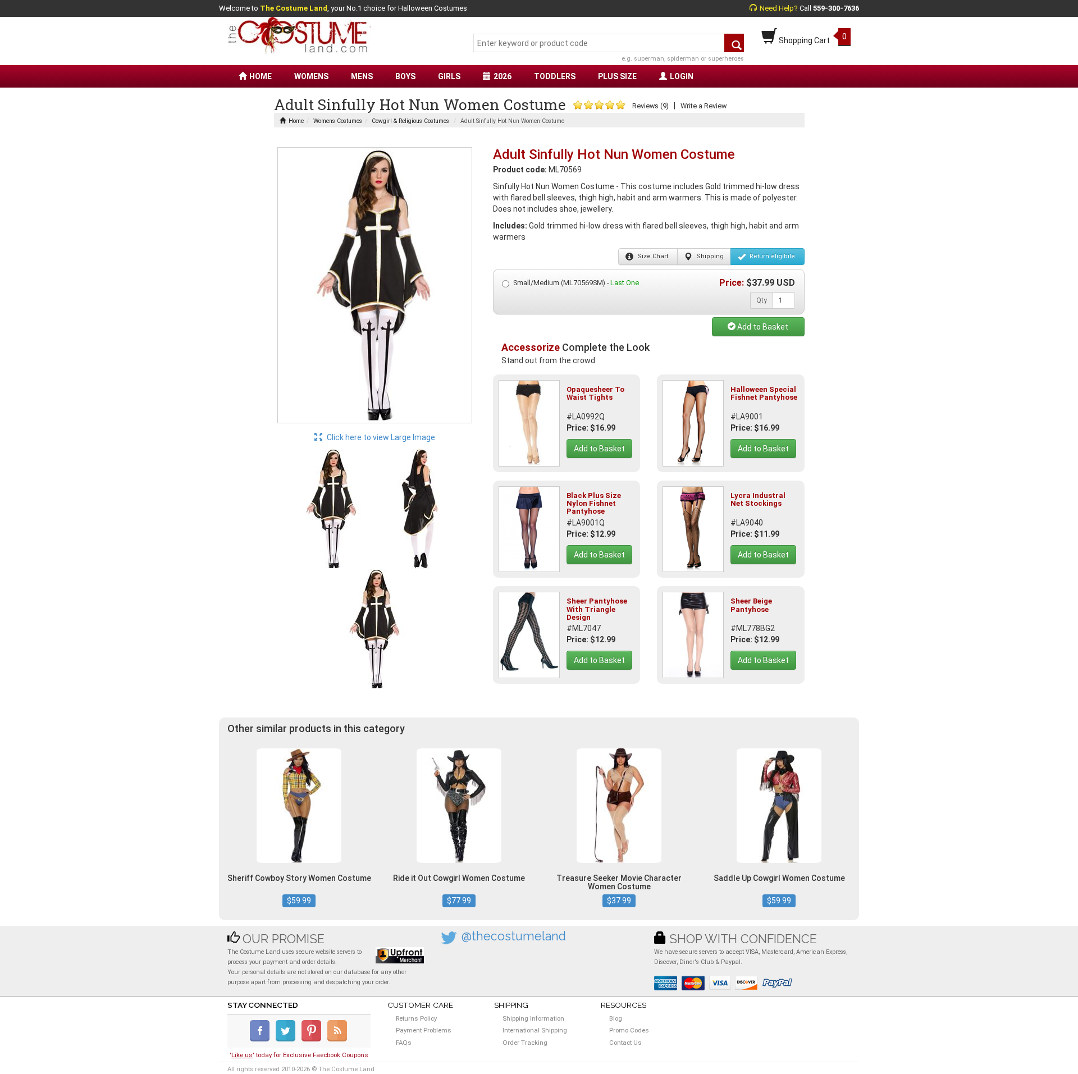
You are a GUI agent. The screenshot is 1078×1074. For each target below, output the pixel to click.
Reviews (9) (650, 106)
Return (771, 256)
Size (652, 256)
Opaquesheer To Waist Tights (595, 393)
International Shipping (535, 1030)
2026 (502, 76)
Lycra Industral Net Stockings (757, 499)
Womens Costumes (337, 121)
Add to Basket (762, 326)
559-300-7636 (836, 8)
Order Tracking (525, 1042)
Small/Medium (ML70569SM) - (576, 282)
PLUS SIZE (617, 76)
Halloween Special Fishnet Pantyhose (763, 393)
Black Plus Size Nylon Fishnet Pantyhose (594, 503)
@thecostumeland (514, 936)
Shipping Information (533, 1018)
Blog (615, 1018)
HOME (260, 76)
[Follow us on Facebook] (262, 1039)
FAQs (404, 1042)
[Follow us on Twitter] (288, 1039)
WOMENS (311, 76)
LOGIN (681, 76)
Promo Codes (629, 1030)
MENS (362, 76)
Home (296, 121)
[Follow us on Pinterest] (314, 1039)
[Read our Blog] (338, 1039)
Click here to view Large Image (380, 437)
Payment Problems (423, 1030)
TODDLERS (554, 76)
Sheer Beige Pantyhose (751, 605)
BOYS (405, 76)
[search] (734, 43)
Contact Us (625, 1042)
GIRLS (449, 76)
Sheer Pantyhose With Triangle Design (597, 609)
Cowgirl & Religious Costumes (410, 121)
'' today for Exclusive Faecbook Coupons (299, 1055)
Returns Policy (416, 1018)
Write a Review (703, 106)
